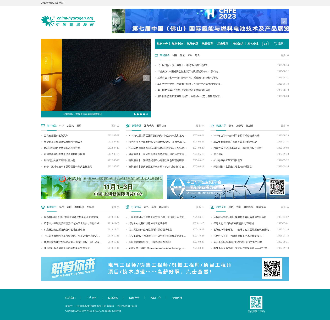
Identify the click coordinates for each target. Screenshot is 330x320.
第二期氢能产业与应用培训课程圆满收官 (166, 229)
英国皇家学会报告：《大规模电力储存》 (166, 242)
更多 (283, 55)
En (265, 43)
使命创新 (251, 154)
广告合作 (92, 297)
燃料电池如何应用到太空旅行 (81, 160)
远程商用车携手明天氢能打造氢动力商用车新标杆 (251, 217)
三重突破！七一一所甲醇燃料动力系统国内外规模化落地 (223, 77)
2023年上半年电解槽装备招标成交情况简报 (251, 135)
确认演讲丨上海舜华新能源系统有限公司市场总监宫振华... (166, 154)
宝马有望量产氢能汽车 (81, 135)
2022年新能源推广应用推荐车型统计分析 (251, 141)
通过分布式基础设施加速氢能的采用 (166, 223)
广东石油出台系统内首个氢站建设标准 (81, 229)
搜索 (281, 43)
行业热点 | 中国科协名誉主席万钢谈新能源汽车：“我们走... (223, 71)
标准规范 (222, 43)
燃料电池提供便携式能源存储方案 (81, 148)
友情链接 (177, 297)
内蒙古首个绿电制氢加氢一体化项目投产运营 (251, 148)
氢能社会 (162, 43)
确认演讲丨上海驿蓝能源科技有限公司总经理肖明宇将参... (166, 160)
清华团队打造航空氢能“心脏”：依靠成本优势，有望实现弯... (223, 96)
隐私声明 (134, 297)
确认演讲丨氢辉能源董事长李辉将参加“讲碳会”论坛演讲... (166, 166)
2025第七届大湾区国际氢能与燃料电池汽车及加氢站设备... (166, 135)
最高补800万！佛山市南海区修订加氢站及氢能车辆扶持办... (81, 217)
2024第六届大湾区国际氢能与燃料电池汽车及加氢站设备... (166, 148)
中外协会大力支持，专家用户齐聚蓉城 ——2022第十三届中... (251, 248)
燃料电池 (177, 43)
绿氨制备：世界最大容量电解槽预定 (251, 166)
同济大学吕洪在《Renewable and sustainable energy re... (166, 248)
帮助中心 (156, 297)
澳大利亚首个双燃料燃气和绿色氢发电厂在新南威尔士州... (166, 141)
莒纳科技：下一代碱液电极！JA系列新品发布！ (251, 235)
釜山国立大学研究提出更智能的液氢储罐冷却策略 (223, 90)
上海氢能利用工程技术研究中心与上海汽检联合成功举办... (166, 217)
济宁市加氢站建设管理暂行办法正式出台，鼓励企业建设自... (81, 223)
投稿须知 (113, 297)
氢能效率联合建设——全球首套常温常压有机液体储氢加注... (251, 229)
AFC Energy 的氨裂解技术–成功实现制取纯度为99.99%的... (166, 235)
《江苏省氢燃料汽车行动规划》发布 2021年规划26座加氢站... (81, 235)
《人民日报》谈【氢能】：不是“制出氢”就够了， (223, 65)
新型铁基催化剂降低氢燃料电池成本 (81, 141)
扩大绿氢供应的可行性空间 (251, 160)
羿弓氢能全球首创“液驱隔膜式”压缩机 (251, 223)
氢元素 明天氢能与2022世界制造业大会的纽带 (251, 242)
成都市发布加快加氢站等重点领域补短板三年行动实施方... (81, 242)
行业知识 (237, 43)
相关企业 (253, 43)
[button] (284, 21)
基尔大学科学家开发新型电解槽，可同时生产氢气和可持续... (223, 83)
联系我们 (70, 297)
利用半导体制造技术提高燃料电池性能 (81, 154)
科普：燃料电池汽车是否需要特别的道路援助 (81, 166)
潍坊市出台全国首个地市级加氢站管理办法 (81, 248)
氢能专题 (192, 43)
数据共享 (207, 43)
